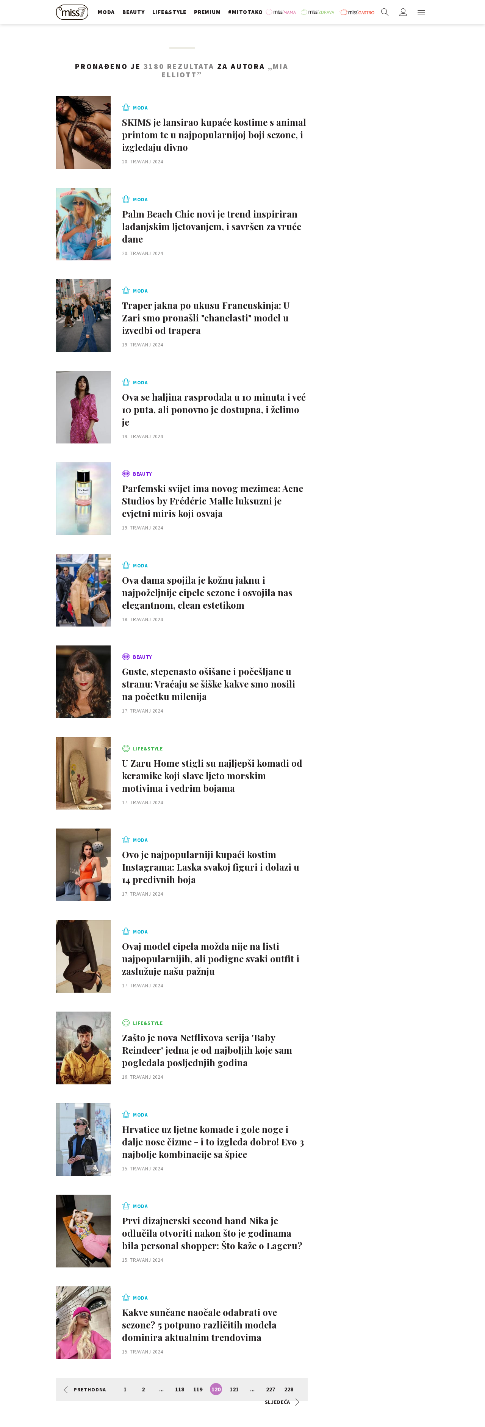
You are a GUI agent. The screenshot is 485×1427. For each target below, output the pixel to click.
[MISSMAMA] (281, 12)
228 (288, 1389)
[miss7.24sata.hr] (73, 12)
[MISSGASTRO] (357, 12)
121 (234, 1389)
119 (197, 1389)
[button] (421, 12)
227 (270, 1389)
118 (179, 1389)
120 (216, 1389)
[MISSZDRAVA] (318, 12)
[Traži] (385, 12)
